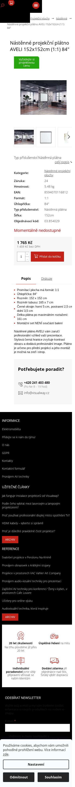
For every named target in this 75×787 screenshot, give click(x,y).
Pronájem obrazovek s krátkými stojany (26, 565)
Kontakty (7, 461)
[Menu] (36, 5)
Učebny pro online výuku (17, 601)
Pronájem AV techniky (15, 476)
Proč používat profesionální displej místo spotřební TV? (36, 515)
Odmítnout (19, 777)
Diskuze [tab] (46, 278)
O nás (5, 445)
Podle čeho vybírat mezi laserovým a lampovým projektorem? (31, 505)
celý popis (62, 162)
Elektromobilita (11, 429)
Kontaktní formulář (13, 468)
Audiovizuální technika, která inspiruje (25, 608)
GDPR (5, 453)
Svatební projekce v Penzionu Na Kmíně (26, 557)
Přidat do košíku (50, 256)
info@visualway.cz (36, 393)
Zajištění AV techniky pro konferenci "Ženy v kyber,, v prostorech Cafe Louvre (34, 591)
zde (5, 754)
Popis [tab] (26, 278)
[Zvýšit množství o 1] (27, 254)
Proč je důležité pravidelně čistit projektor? (28, 531)
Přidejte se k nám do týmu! (18, 437)
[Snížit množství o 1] (27, 259)
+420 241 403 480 (37, 382)
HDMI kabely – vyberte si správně (22, 523)
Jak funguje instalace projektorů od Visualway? (30, 496)
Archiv (10, 539)
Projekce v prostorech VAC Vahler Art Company (31, 573)
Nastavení (36, 764)
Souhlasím (53, 777)
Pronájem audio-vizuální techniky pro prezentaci (31, 581)
